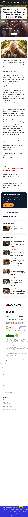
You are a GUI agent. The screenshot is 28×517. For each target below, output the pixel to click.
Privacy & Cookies (7, 407)
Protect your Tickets (7, 406)
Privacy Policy (17, 515)
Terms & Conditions (7, 405)
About (4, 399)
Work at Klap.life (6, 403)
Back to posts (8, 205)
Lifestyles (5, 388)
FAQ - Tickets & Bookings (8, 386)
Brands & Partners (7, 391)
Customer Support (7, 400)
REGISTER (10, 2)
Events (4, 389)
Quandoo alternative (7, 392)
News (4, 385)
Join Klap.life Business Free (8, 384)
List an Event (16, 2)
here (7, 360)
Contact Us (5, 402)
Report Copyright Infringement (10, 409)
